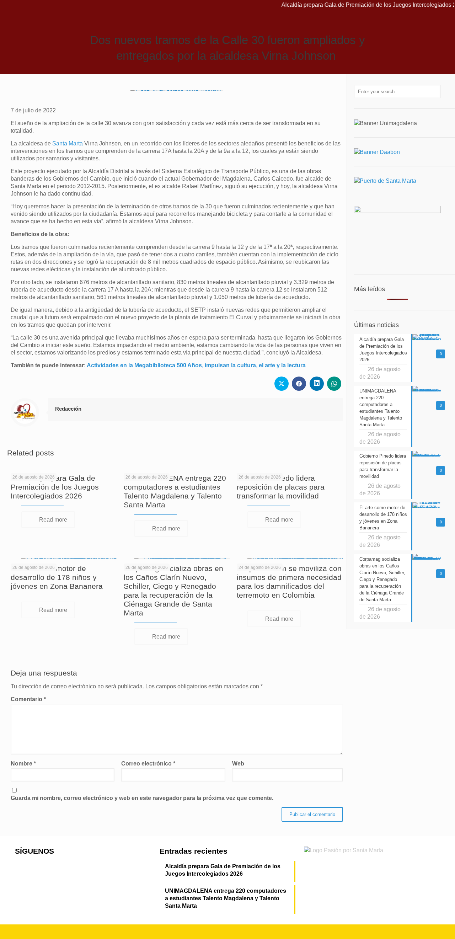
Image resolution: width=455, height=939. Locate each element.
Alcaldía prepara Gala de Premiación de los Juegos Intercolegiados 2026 (55, 487)
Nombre (23, 764)
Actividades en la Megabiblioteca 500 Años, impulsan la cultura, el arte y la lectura (196, 365)
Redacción (68, 409)
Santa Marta (67, 143)
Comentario (28, 699)
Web (238, 764)
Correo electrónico (148, 764)
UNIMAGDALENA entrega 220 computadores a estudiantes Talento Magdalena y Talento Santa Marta (225, 898)
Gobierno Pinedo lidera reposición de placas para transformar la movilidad (281, 487)
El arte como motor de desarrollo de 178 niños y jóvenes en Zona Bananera (57, 577)
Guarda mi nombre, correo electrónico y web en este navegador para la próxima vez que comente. (142, 798)
